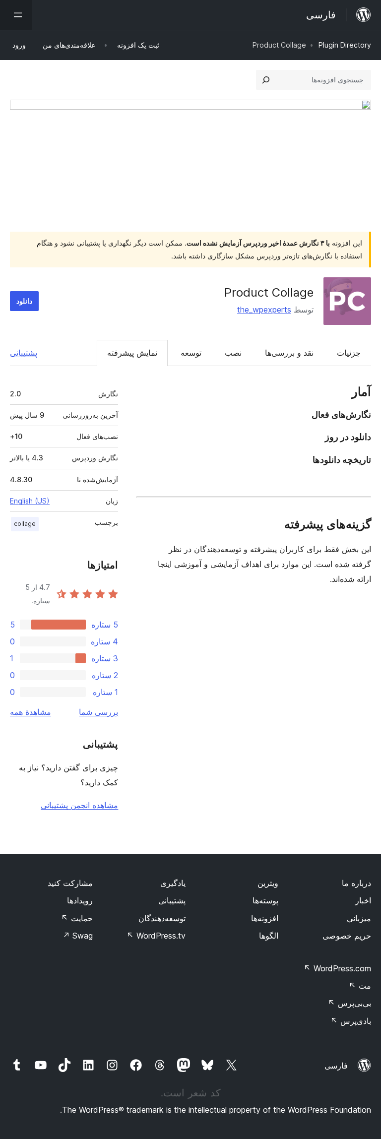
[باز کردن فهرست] (16, 15)
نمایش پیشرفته (132, 353)
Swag (78, 936)
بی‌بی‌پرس (349, 1003)
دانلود (24, 301)
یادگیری (173, 883)
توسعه (191, 353)
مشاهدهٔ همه (30, 712)
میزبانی (359, 918)
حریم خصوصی (346, 936)
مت (360, 986)
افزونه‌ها (264, 918)
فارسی (336, 1066)
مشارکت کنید (70, 883)
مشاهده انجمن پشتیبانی (79, 805)
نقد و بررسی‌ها (289, 353)
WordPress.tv (156, 936)
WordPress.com (337, 968)
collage (25, 523)
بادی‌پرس (350, 1021)
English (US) (30, 501)
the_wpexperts (264, 310)
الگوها (268, 936)
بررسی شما (98, 712)
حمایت (77, 918)
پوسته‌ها (265, 900)
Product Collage (269, 292)
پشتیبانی (23, 353)
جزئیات (349, 353)
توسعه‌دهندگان (162, 918)
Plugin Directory (344, 45)
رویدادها (80, 900)
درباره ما (356, 883)
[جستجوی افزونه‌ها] (266, 80)
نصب (233, 353)
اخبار (363, 900)
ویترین (267, 883)
